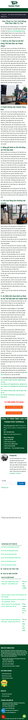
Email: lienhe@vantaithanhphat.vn (10, 710)
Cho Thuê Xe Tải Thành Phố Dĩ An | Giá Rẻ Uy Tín (14, 384)
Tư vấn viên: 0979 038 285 (8, 708)
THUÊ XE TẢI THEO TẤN (10, 569)
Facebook (12, 473)
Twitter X (18, 473)
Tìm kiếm (3, 480)
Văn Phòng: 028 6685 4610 (8, 706)
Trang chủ (4, 14)
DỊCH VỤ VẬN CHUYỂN (10, 574)
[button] (12, 569)
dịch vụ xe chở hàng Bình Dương (16, 31)
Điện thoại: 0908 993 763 (8, 661)
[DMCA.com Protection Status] (4, 683)
